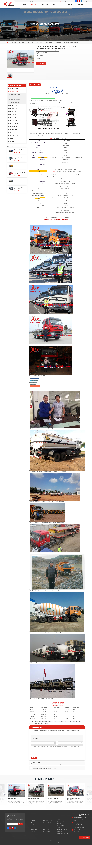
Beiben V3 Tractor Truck (13, 123)
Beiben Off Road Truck (13, 88)
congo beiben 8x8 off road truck (62, 830)
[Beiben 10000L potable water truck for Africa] (10, 181)
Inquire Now (41, 63)
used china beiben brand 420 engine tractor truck (39, 723)
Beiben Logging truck (13, 135)
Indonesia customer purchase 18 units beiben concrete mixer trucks (45, 662)
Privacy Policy (40, 843)
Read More (17, 152)
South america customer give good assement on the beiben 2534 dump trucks (47, 590)
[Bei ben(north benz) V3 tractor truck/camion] (36, 790)
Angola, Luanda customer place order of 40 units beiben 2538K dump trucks (47, 522)
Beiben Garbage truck (13, 126)
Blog (32, 833)
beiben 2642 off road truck (62, 818)
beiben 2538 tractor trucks (38, 100)
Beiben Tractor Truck (16, 42)
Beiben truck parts (12, 141)
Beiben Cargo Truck (12, 108)
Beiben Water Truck (12, 114)
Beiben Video (45, 4)
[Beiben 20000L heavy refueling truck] (10, 188)
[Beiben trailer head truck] (16, 790)
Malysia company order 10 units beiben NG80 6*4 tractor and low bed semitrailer (48, 501)
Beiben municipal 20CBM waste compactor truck (19, 150)
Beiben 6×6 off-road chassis (62, 822)
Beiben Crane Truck (12, 117)
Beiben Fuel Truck (12, 111)
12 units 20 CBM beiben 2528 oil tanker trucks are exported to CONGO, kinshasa (48, 471)
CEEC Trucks (54, 843)
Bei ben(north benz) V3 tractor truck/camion (34, 799)
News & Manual (57, 4)
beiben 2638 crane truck (62, 833)
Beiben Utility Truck (12, 129)
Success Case (69, 4)
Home (24, 4)
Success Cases (34, 829)
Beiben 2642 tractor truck (14, 97)
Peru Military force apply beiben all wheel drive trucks (42, 698)
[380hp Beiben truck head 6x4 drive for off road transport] (75, 790)
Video (32, 822)
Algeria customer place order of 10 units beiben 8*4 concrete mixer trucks (46, 632)
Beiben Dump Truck (12, 105)
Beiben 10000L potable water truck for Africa (19, 181)
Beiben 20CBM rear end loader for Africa (19, 173)
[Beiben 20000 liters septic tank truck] (10, 166)
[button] (88, 794)
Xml (35, 843)
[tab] (35, 84)
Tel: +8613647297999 (79, 827)
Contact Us (80, 4)
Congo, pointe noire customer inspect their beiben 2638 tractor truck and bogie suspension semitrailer (53, 553)
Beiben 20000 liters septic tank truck (20, 165)
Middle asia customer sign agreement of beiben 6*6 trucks (43, 428)
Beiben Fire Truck (12, 132)
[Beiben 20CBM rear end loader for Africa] (10, 173)
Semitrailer (10, 138)
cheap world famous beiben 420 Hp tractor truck (43, 721)
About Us (33, 824)
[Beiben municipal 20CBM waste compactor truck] (10, 151)
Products (33, 4)
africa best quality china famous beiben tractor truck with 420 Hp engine (67, 721)
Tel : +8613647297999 (53, 1)
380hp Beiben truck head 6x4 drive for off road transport (75, 799)
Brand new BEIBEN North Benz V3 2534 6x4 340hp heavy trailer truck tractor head (55, 799)
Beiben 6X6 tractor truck (14, 102)
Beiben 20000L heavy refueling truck (19, 188)
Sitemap (31, 843)
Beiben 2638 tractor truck (14, 94)
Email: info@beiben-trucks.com (67, 1)
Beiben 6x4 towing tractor (26, 42)
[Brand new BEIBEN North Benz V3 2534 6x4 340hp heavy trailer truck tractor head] (56, 790)
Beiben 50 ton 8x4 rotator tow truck (20, 158)
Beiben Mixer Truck (12, 120)
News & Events (34, 827)
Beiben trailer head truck (13, 798)
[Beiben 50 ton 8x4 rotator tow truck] (10, 158)
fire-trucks (60, 843)
